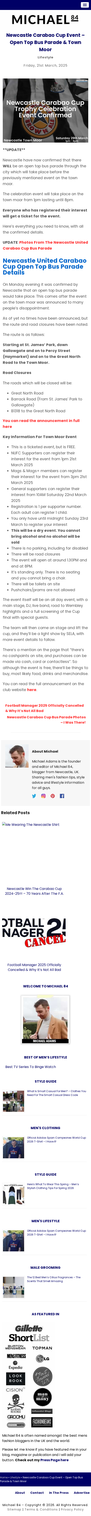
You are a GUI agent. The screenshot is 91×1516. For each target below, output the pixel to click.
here (31, 689)
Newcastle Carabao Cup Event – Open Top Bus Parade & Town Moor (45, 42)
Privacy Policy (72, 1509)
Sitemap (14, 1509)
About (20, 1493)
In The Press (59, 1493)
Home (4, 1477)
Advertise (82, 1493)
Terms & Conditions (41, 1509)
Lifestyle (46, 57)
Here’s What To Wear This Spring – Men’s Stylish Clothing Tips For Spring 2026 (53, 1186)
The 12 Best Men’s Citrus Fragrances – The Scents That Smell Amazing (53, 1279)
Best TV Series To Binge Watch (30, 1066)
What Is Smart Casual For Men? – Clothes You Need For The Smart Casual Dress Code (56, 1093)
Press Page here (54, 1460)
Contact (37, 1493)
